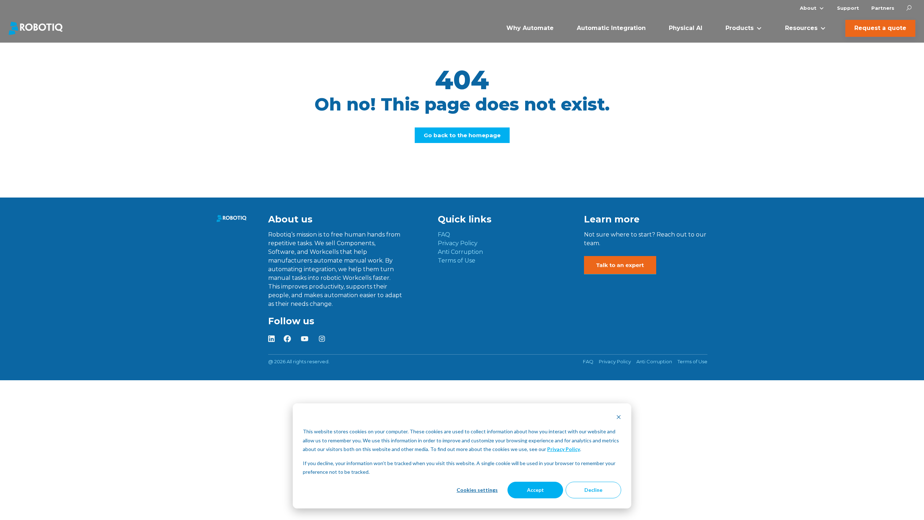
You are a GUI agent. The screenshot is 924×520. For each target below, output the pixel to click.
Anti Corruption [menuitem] (460, 251)
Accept (535, 490)
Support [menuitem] (848, 8)
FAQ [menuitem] (444, 234)
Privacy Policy (563, 449)
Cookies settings (477, 490)
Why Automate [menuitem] (530, 28)
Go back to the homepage (462, 135)
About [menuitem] (808, 8)
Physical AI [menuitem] (685, 28)
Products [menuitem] (739, 28)
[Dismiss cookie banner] (618, 417)
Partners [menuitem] (882, 8)
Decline (593, 490)
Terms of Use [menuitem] (456, 260)
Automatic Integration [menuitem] (611, 28)
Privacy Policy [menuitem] (458, 243)
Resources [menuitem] (801, 28)
